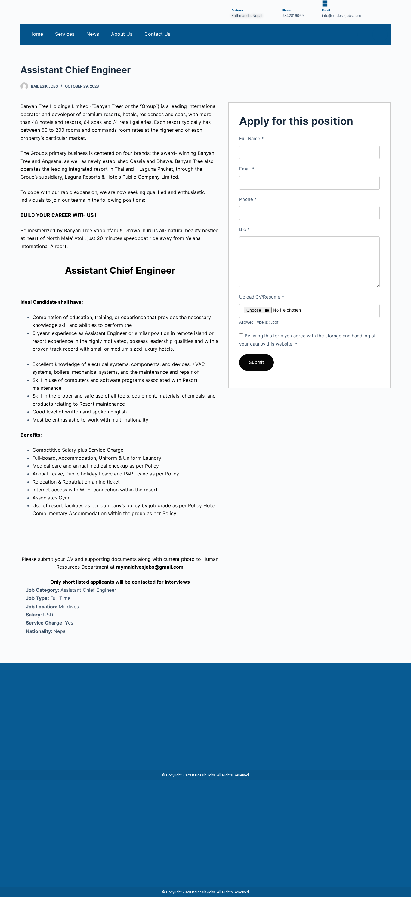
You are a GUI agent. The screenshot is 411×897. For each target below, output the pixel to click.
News (92, 34)
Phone (248, 199)
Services (64, 34)
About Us (121, 34)
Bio (244, 229)
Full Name (251, 138)
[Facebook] (364, 34)
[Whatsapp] (380, 34)
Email (246, 169)
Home (36, 34)
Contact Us (157, 34)
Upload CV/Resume (261, 297)
